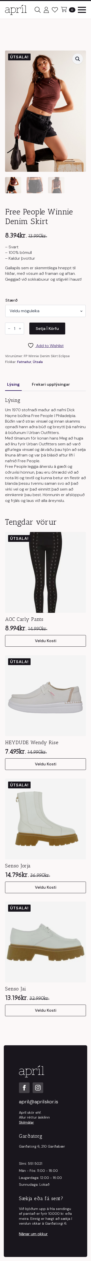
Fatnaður (24, 362)
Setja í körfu (47, 328)
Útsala (38, 362)
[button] (77, 59)
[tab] (13, 384)
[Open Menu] (82, 10)
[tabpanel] (45, 450)
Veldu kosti (45, 640)
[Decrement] (9, 328)
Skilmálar (26, 1122)
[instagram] (38, 1087)
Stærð (11, 300)
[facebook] (24, 1087)
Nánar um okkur (33, 1233)
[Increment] (20, 328)
